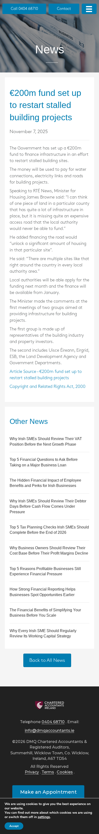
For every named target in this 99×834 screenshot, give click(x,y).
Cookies (65, 772)
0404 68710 (53, 722)
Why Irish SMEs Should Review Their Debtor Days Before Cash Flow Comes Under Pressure (48, 506)
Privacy (32, 772)
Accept (14, 826)
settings (44, 817)
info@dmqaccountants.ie (49, 731)
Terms (48, 772)
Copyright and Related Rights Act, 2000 (48, 387)
